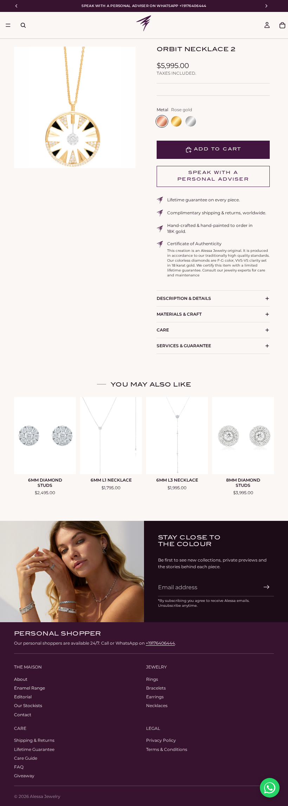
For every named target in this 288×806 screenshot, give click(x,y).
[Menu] (8, 25)
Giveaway (24, 776)
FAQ (19, 767)
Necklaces (157, 705)
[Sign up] (266, 587)
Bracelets (156, 688)
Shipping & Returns (34, 740)
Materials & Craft (179, 314)
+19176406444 (160, 643)
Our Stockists (28, 705)
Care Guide (25, 758)
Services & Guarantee (184, 345)
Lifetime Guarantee (34, 749)
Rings (152, 679)
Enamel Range (29, 688)
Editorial (23, 697)
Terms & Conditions (166, 749)
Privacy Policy (161, 740)
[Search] (23, 25)
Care (163, 330)
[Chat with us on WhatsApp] (270, 788)
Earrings (155, 697)
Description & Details (184, 298)
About (20, 679)
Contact (22, 714)
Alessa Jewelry (45, 796)
